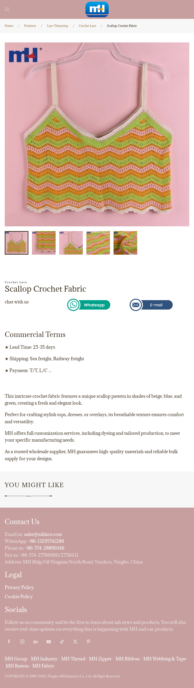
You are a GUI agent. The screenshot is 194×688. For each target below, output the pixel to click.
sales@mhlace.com (43, 534)
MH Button (17, 666)
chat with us (17, 302)
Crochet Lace (16, 282)
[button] (7, 9)
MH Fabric (43, 666)
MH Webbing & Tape (164, 659)
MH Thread (73, 659)
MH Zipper (100, 659)
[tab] (16, 243)
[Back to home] (97, 9)
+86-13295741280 (46, 541)
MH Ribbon (127, 659)
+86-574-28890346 (44, 548)
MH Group (16, 659)
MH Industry (44, 659)
